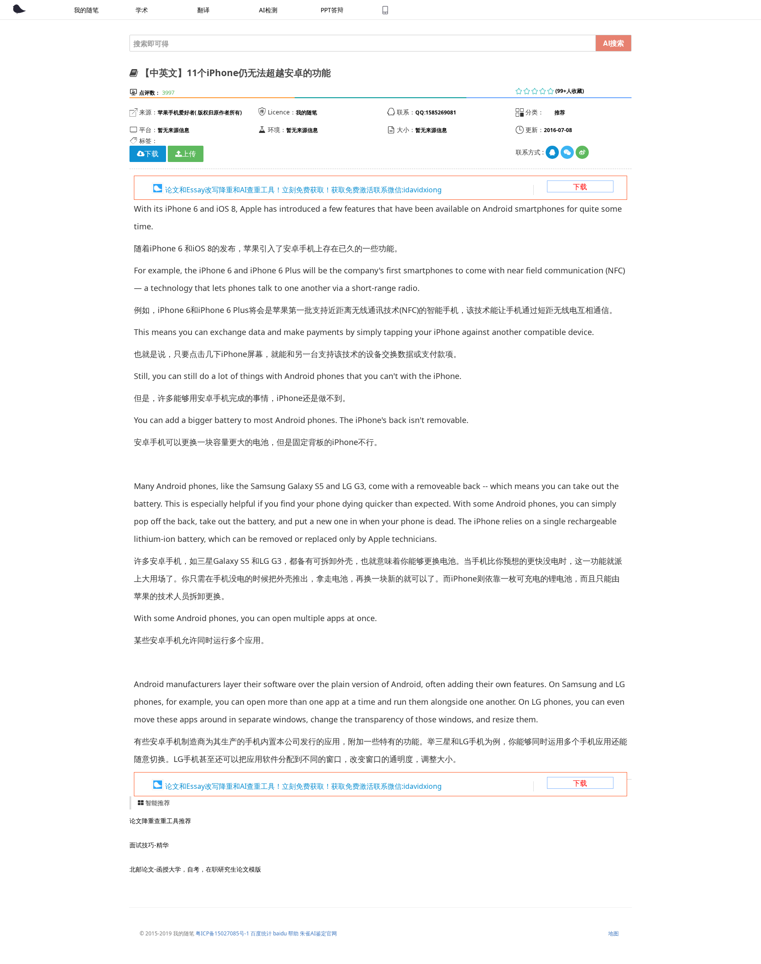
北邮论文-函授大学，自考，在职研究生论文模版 (195, 869)
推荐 (559, 112)
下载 (580, 186)
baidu (280, 933)
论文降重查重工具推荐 (160, 821)
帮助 (293, 933)
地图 (613, 933)
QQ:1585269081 (435, 112)
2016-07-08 (558, 130)
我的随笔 (306, 112)
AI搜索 (613, 43)
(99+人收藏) (569, 91)
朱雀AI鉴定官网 (318, 933)
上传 (189, 153)
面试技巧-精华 (149, 845)
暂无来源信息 (173, 130)
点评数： (149, 92)
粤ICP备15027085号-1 (222, 933)
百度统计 (261, 933)
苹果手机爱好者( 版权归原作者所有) (200, 112)
